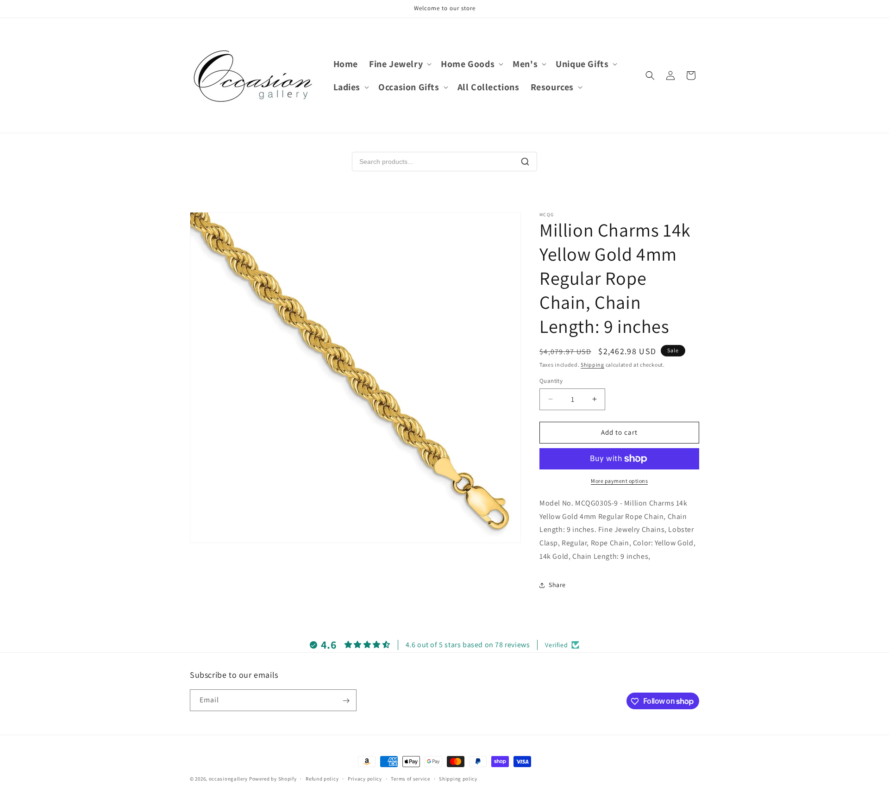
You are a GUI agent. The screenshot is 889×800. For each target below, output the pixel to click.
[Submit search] (525, 161)
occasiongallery (228, 778)
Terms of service (410, 778)
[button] (399, 63)
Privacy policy (365, 778)
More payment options (619, 480)
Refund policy (322, 778)
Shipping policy (458, 778)
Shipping (592, 364)
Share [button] (557, 585)
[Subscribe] (346, 701)
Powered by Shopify (273, 778)
